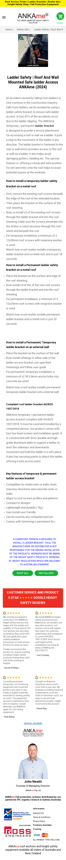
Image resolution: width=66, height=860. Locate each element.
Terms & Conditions (41, 817)
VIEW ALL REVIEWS (33, 723)
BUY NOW (34, 531)
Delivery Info (38, 813)
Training (37, 829)
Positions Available (42, 825)
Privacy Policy (39, 821)
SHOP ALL (23, 573)
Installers (46, 573)
